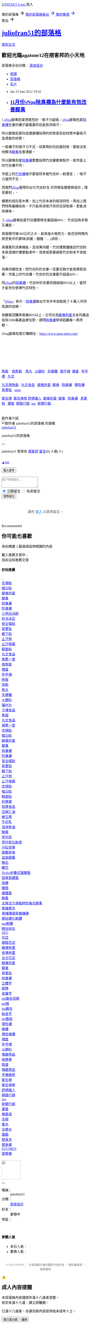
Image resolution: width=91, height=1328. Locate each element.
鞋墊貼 (7, 649)
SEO (5, 933)
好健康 (7, 801)
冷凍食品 (8, 710)
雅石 (5, 862)
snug (17, 390)
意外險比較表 (12, 842)
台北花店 (8, 958)
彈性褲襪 (8, 1034)
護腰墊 (7, 893)
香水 (5, 1124)
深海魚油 (8, 827)
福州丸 (7, 705)
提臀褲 (7, 1153)
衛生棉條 (20, 398)
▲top (5, 462)
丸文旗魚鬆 (10, 385)
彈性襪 (79, 385)
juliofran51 (9, 427)
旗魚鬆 (17, 371)
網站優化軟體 (12, 918)
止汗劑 (7, 639)
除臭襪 (27, 160)
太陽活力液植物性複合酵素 (22, 903)
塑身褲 (7, 1145)
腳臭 (15, 152)
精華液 (7, 1114)
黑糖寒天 (8, 908)
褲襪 (5, 1029)
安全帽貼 (8, 624)
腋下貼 (7, 634)
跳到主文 (8, 44)
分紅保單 (8, 847)
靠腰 (5, 883)
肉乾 (5, 685)
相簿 (13, 74)
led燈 (5, 1003)
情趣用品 (8, 1054)
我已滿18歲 (10, 1319)
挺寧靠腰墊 (10, 878)
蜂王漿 (7, 817)
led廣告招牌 (10, 998)
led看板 (7, 1019)
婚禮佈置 (8, 948)
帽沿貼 (7, 588)
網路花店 (8, 942)
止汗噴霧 (8, 644)
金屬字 (7, 993)
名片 (13, 84)
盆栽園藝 (8, 857)
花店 (5, 937)
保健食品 (8, 807)
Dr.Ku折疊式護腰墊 (16, 873)
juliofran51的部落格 (31, 33)
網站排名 (8, 929)
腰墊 (5, 888)
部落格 (15, 79)
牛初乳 (7, 822)
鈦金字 (7, 1014)
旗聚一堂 (8, 659)
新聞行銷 (44, 403)
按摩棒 (7, 1059)
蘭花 (5, 868)
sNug (7, 120)
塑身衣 (7, 1139)
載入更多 (8, 470)
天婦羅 (52, 371)
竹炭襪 (20, 174)
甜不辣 (65, 371)
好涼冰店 (8, 618)
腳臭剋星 (65, 315)
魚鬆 (5, 371)
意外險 (7, 837)
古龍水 (7, 1129)
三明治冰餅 (10, 613)
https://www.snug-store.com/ (58, 333)
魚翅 (5, 715)
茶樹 (5, 1119)
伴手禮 (7, 674)
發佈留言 (8, 496)
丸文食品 (28, 385)
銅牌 (5, 988)
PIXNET (20, 1264)
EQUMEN (9, 1149)
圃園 (5, 1134)
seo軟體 (7, 923)
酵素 (5, 832)
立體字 (7, 983)
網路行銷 (23, 403)
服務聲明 (45, 1269)
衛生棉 (7, 398)
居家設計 (36, 65)
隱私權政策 (75, 1264)
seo (33, 403)
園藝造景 (8, 852)
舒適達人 (34, 398)
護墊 (11, 403)
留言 (42, 451)
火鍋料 (40, 371)
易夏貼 (7, 390)
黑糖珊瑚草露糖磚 (15, 913)
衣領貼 (7, 583)
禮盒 (75, 371)
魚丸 (28, 371)
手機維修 (8, 1075)
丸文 (11, 376)
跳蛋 (5, 1064)
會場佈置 (8, 953)
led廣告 (7, 1009)
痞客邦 (33, 451)
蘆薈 (5, 1109)
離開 (24, 1319)
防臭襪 (7, 608)
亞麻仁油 (8, 812)
